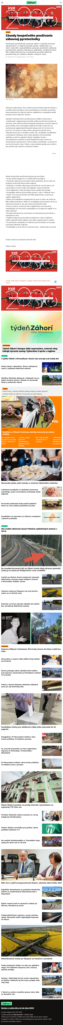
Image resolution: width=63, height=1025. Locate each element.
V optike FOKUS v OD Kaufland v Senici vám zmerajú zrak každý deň (30, 359)
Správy (8, 32)
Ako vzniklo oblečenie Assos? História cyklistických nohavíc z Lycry (29, 530)
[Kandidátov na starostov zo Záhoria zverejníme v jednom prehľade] (52, 517)
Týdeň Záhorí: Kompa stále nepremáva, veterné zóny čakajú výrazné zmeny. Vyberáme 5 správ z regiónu (29, 349)
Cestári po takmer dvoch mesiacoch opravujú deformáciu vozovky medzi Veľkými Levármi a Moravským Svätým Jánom (20, 579)
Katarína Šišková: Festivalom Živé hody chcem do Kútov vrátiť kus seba (31, 650)
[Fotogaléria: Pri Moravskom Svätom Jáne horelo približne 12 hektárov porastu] (52, 738)
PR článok (4, 355)
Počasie (5, 388)
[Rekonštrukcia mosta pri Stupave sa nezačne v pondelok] (31, 940)
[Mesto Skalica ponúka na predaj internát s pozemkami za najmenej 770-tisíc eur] (31, 787)
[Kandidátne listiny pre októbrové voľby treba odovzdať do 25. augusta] (31, 709)
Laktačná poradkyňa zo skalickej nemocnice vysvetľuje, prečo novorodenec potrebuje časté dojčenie (20, 492)
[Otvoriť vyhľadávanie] (61, 3)
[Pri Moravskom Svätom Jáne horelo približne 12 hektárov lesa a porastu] (52, 763)
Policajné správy (21, 56)
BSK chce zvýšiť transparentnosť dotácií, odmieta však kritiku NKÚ (31, 883)
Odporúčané (6, 345)
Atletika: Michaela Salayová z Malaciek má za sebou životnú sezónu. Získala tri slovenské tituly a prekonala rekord (20, 380)
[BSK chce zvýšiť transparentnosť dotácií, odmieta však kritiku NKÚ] (31, 865)
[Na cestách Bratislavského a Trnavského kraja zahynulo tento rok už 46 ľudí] (52, 841)
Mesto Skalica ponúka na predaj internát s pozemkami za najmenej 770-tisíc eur (27, 806)
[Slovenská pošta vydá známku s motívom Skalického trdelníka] (31, 465)
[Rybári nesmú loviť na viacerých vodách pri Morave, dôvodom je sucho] (52, 904)
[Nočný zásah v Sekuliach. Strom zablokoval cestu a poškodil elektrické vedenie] (52, 367)
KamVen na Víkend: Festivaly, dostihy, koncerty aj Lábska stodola (28, 433)
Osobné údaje (28, 1014)
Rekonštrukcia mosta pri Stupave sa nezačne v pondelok (26, 959)
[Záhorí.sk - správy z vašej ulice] (31, 2)
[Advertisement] (31, 162)
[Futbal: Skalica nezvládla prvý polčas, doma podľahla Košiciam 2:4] (52, 829)
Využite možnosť (12, 1014)
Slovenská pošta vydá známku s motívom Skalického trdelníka (29, 483)
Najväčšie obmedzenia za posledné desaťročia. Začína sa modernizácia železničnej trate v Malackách (20, 892)
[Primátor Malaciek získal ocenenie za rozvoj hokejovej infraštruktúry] (52, 816)
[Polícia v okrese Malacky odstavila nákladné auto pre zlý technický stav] (52, 685)
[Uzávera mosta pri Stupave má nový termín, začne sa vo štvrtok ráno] (52, 592)
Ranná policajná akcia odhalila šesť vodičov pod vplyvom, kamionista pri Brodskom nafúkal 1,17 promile (21, 673)
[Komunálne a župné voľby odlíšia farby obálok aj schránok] (52, 660)
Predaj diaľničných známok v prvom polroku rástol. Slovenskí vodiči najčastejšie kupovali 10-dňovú (19, 917)
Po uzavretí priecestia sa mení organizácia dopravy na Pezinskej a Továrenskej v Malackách (18, 751)
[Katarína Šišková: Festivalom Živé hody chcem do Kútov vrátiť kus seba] (31, 628)
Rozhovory (5, 646)
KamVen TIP (5, 429)
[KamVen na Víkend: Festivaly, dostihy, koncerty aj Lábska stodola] (31, 412)
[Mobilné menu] (2, 2)
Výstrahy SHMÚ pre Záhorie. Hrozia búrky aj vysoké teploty (22, 394)
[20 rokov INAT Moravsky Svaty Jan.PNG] (31, 17)
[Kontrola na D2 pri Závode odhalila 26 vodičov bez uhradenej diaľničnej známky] (52, 605)
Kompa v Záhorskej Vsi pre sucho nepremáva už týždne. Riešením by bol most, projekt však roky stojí (20, 980)
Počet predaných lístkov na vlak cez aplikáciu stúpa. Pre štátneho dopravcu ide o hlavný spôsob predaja (20, 967)
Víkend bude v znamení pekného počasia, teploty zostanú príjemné (25, 391)
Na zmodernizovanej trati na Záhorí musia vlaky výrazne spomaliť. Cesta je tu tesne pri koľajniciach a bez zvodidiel (31, 569)
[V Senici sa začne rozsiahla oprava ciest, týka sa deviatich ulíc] (52, 993)
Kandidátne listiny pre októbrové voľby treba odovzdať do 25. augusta (28, 728)
